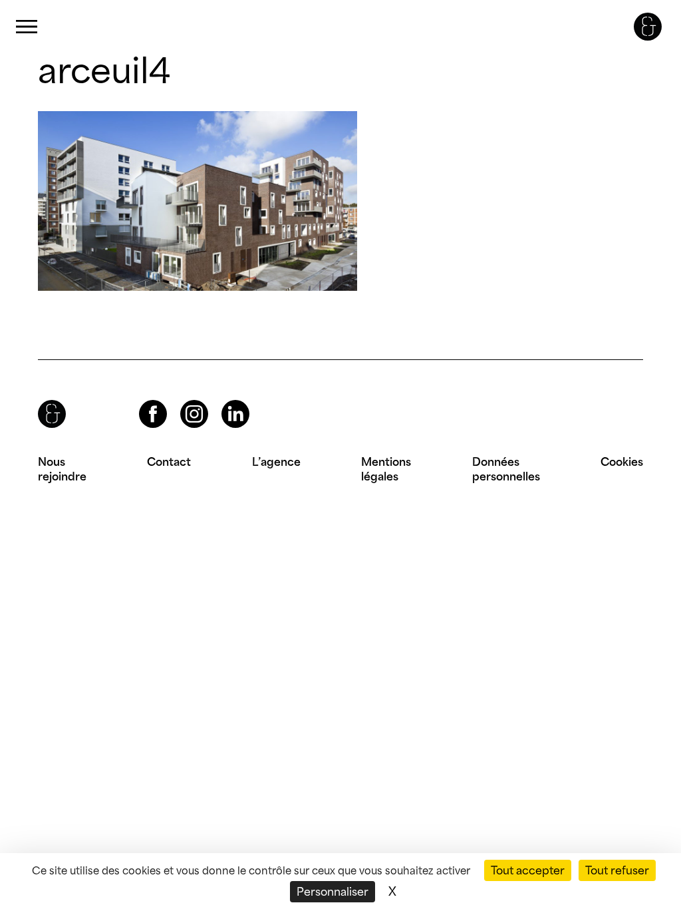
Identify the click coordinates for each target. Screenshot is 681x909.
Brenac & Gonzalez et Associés (648, 27)
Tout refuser (617, 870)
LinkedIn (223, 400)
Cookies (622, 461)
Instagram (182, 400)
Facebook (141, 400)
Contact (169, 461)
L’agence (276, 461)
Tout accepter (528, 870)
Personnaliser (332, 891)
